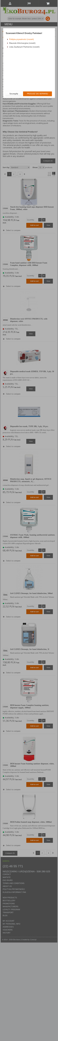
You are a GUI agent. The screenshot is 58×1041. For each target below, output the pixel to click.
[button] (13, 93)
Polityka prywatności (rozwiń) (21, 39)
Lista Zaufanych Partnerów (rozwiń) (24, 47)
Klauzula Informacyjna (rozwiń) (22, 43)
